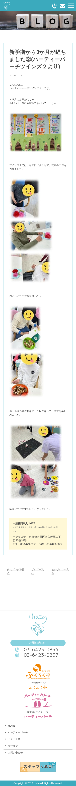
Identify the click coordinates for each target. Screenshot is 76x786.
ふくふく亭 (14, 739)
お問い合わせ (15, 752)
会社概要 (13, 745)
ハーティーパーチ (18, 732)
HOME (11, 725)
